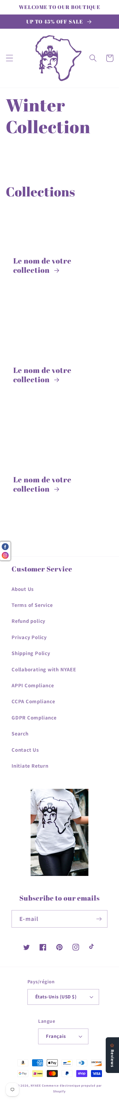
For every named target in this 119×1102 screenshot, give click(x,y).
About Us (23, 588)
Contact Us (25, 749)
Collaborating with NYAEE (44, 669)
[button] (9, 58)
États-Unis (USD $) (56, 996)
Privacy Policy (29, 637)
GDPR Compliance (34, 717)
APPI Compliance (33, 685)
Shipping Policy (31, 653)
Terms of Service (32, 604)
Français (56, 1036)
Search (20, 733)
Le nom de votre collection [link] (42, 265)
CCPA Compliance (33, 701)
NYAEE (36, 1085)
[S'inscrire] (99, 919)
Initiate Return (30, 765)
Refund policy (28, 620)
